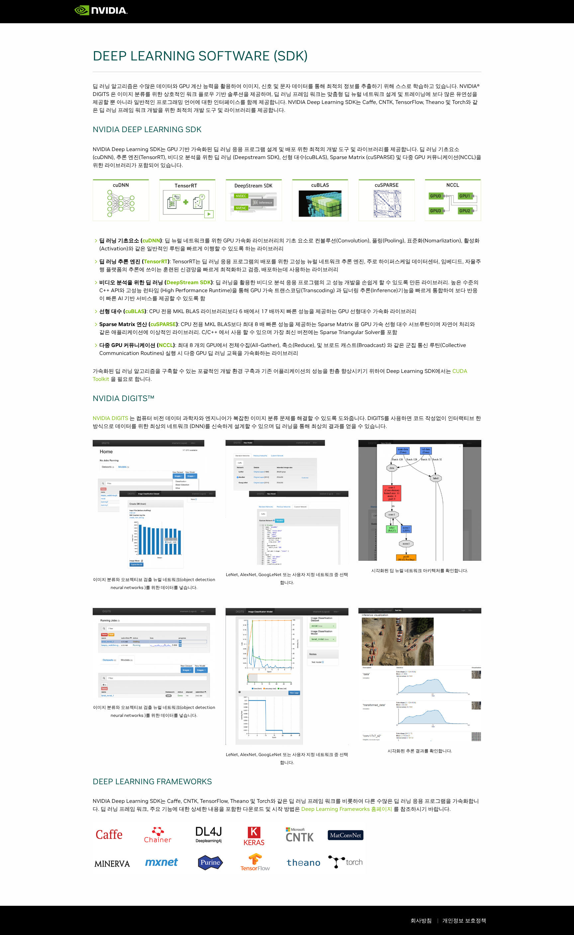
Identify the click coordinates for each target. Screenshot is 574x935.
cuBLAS (134, 311)
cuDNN (151, 240)
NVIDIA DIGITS (110, 418)
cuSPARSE (163, 324)
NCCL (166, 345)
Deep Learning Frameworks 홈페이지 (346, 809)
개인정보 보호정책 (464, 920)
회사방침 (422, 920)
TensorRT (156, 261)
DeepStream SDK (188, 282)
